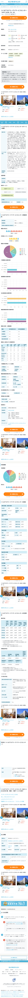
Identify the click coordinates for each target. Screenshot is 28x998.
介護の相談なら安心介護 (4, 991)
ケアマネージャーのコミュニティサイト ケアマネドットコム (10, 993)
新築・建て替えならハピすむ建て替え (17, 994)
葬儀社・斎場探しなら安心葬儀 (18, 996)
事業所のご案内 (15, 971)
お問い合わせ (4, 973)
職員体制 (6, 122)
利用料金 (18, 122)
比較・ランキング (22, 971)
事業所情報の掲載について (13, 973)
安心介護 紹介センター (5, 6)
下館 (15, 774)
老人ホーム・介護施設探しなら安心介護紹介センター (17, 991)
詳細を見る (10, 57)
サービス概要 (2, 122)
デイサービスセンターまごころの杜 (9, 794)
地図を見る (11, 25)
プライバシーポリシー (19, 969)
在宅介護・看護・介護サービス (15, 6)
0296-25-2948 (13, 29)
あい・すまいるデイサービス (8, 796)
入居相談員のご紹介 (22, 973)
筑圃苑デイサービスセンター (8, 801)
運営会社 (7, 969)
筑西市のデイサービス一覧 (11, 944)
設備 (14, 122)
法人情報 (26, 122)
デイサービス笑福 (20, 801)
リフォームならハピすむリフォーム (6, 994)
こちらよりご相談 (10, 949)
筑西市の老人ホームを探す (7, 116)
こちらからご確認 (19, 923)
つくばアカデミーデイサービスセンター (14, 922)
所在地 (22, 122)
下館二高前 (16, 776)
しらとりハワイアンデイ (7, 799)
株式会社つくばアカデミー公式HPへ (15, 840)
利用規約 (11, 969)
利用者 (10, 122)
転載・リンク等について (6, 971)
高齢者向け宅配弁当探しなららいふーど (7, 996)
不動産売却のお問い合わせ (14, 975)
